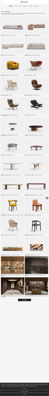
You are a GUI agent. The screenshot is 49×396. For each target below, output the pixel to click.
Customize (24, 394)
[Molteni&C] (24, 2)
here (8, 386)
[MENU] (1, 2)
